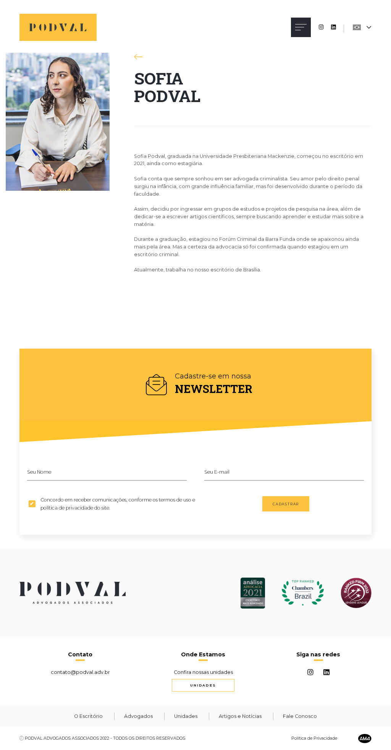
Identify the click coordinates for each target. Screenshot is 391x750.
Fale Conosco (300, 716)
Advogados (138, 716)
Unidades (203, 685)
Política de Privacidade (314, 738)
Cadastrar (286, 504)
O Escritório (88, 716)
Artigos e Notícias (240, 716)
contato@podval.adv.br (80, 672)
